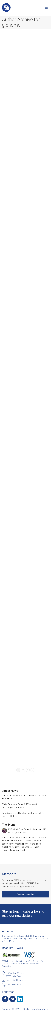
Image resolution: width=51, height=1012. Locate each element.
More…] (12, 941)
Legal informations (39, 1009)
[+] (26, 62)
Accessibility (31, 360)
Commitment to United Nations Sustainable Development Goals (22, 723)
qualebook (34, 80)
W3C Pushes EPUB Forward (24, 577)
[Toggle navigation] (46, 7)
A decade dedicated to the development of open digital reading (24, 75)
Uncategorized (17, 290)
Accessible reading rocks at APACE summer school (24, 356)
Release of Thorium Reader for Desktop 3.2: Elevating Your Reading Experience (25, 430)
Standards (32, 579)
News (30, 80)
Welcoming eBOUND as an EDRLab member (24, 216)
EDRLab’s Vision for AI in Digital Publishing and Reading (25, 648)
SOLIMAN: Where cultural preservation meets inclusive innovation (25, 505)
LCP (15, 653)
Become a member (25, 894)
